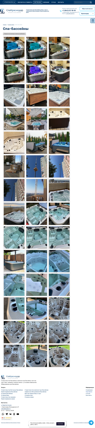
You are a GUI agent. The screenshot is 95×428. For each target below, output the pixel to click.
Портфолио (37, 2)
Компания (46, 2)
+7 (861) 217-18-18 (69, 10)
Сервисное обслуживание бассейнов (35, 391)
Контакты (61, 2)
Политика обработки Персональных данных (10, 422)
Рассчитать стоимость (25, 2)
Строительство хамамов (8, 397)
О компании (89, 390)
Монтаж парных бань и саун (33, 393)
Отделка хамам (29, 397)
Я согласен (60, 423)
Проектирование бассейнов (9, 391)
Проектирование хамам (8, 399)
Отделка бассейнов (7, 393)
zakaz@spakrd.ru (6, 409)
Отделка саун (29, 395)
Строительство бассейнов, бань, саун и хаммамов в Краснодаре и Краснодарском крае (37, 11)
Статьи (53, 2)
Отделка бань (5, 395)
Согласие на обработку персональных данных (84, 422)
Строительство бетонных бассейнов (12, 390)
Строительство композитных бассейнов (36, 390)
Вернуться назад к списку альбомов (14, 33)
